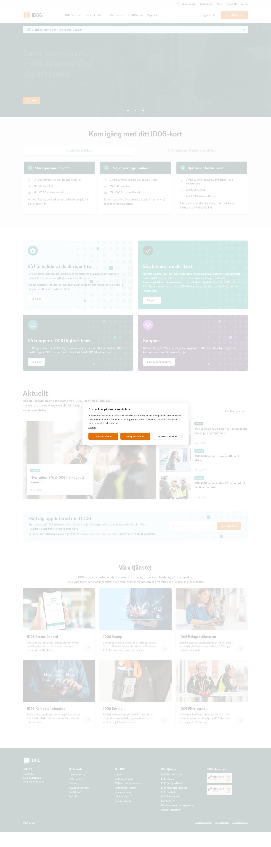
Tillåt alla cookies (103, 436)
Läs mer (92, 427)
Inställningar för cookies (167, 436)
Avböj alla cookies (135, 436)
